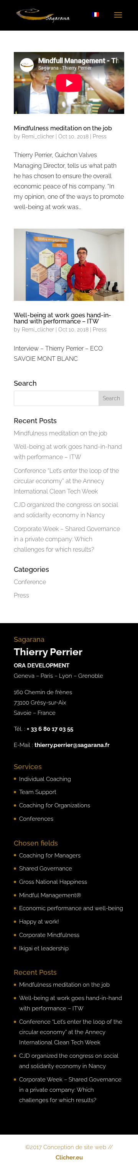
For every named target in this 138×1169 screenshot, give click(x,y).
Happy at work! (39, 921)
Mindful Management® (50, 895)
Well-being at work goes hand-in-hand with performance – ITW (62, 318)
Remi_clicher (38, 136)
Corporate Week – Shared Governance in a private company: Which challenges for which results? (67, 539)
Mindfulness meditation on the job (63, 128)
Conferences (36, 818)
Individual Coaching (45, 779)
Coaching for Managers (49, 855)
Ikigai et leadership (44, 948)
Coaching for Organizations (54, 805)
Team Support (37, 792)
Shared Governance (45, 868)
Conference (30, 582)
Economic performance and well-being (71, 908)
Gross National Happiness (53, 881)
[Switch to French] (95, 14)
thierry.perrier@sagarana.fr (72, 745)
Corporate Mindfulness (49, 935)
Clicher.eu (69, 1157)
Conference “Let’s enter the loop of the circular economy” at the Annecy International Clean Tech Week (66, 481)
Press (100, 136)
